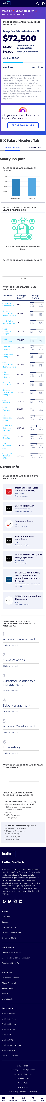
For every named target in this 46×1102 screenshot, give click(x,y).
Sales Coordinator (7, 340)
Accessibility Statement (23, 1074)
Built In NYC (7, 1040)
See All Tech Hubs (10, 1056)
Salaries (7, 11)
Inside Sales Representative (9, 322)
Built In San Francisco (11, 1045)
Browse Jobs (7, 999)
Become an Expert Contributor (16, 958)
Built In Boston (9, 1019)
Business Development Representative (9, 313)
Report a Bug (8, 988)
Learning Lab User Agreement (23, 1070)
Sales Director (6, 436)
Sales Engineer (6, 409)
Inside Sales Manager (7, 355)
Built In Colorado (9, 1029)
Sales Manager (6, 401)
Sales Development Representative (9, 364)
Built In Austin (8, 1013)
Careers (5, 922)
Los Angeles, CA (25, 11)
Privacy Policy (23, 1083)
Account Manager (6, 347)
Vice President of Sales (7, 445)
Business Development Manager (8, 392)
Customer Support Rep (8, 304)
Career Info (35, 148)
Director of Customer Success (7, 427)
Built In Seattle (8, 1050)
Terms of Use (23, 1087)
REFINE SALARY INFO (23, 125)
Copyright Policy (23, 1078)
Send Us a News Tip (10, 963)
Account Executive (6, 383)
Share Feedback (9, 983)
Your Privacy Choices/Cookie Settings (23, 1092)
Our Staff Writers (10, 927)
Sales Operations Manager (7, 417)
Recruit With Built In (11, 952)
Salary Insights (12, 148)
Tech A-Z (6, 993)
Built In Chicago (9, 1024)
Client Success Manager (6, 374)
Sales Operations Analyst (7, 331)
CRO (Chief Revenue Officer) (7, 455)
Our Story (6, 917)
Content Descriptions (11, 932)
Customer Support (10, 978)
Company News (9, 938)
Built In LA (6, 1035)
